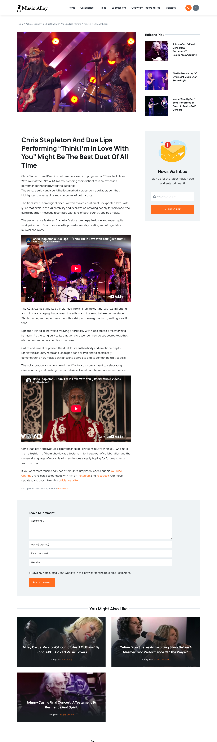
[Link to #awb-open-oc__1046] (188, 8)
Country (70, 714)
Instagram (84, 475)
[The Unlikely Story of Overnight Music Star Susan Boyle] (156, 72)
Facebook (103, 475)
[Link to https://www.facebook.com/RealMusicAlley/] (196, 8)
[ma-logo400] (32, 4)
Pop (70, 659)
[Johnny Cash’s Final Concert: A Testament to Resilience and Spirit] (156, 43)
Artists (65, 659)
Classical (165, 659)
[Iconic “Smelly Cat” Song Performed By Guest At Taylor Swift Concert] (156, 98)
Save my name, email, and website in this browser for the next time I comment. (81, 572)
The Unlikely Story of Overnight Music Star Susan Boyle (185, 77)
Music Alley (62, 488)
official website (68, 480)
